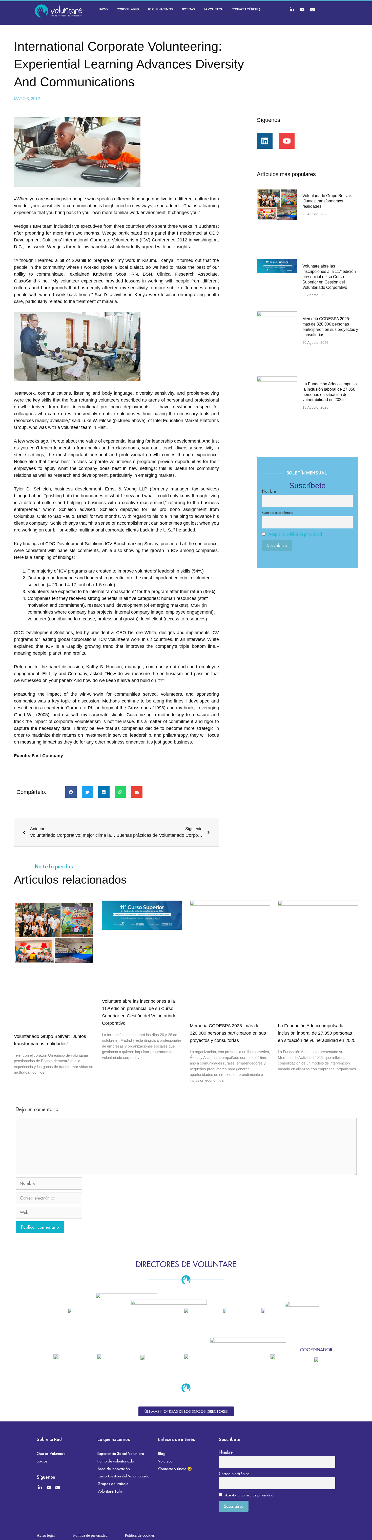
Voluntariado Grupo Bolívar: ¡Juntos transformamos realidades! (327, 201)
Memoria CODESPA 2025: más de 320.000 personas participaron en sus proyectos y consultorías (228, 1033)
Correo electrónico (277, 512)
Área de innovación (113, 1468)
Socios (42, 1461)
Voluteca (165, 1461)
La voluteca (213, 9)
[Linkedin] (265, 141)
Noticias (188, 9)
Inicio (103, 9)
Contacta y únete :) (246, 9)
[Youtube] (302, 9)
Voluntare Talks (110, 1491)
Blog (162, 1453)
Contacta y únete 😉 (175, 1468)
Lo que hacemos (160, 9)
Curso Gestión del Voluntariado (123, 1476)
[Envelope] (312, 9)
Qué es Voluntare (51, 1453)
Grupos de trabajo (113, 1483)
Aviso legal (46, 1535)
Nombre (269, 491)
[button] (71, 792)
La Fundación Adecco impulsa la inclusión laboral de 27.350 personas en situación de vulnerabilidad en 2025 (317, 1033)
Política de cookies (140, 1535)
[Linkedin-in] (291, 9)
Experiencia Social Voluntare (120, 1453)
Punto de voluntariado (115, 1461)
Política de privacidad (90, 1535)
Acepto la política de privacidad (295, 534)
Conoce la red (128, 9)
